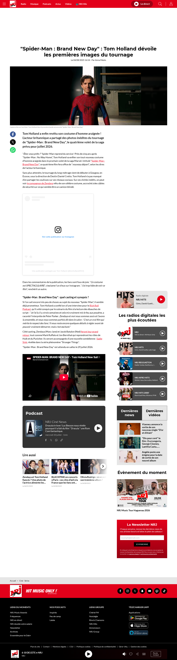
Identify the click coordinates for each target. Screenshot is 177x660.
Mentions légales (59, 646)
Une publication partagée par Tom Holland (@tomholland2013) (58, 271)
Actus (58, 4)
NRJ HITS (141, 299)
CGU (71, 646)
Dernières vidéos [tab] (154, 413)
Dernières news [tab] (129, 413)
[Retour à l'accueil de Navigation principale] (13, 4)
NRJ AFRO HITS (142, 377)
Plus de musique (156, 654)
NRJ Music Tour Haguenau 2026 (133, 510)
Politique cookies (84, 646)
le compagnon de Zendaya (40, 183)
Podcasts (47, 4)
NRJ (136, 332)
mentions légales (134, 554)
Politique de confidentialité (105, 646)
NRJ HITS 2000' (142, 392)
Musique (34, 4)
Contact (46, 646)
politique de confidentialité (149, 554)
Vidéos (68, 4)
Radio (23, 4)
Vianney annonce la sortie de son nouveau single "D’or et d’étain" (152, 428)
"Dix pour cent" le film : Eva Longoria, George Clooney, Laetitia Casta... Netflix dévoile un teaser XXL (151, 445)
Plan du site (35, 646)
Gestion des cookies (139, 646)
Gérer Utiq (123, 646)
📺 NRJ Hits (81, 4)
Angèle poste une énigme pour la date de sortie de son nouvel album (152, 456)
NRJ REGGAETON (143, 362)
